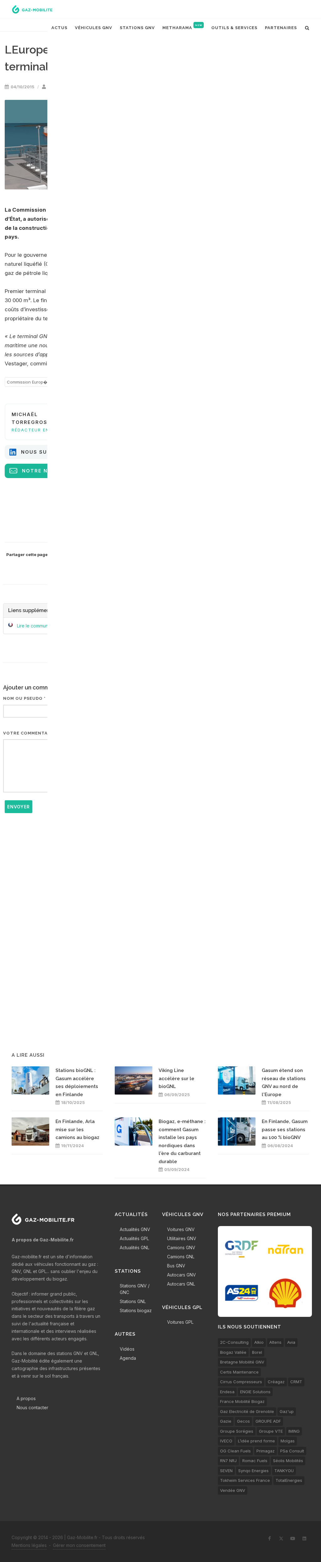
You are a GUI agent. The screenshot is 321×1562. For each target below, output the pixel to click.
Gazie (225, 1421)
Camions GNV (181, 1247)
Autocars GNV (181, 1274)
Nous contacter (32, 1407)
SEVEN (226, 1470)
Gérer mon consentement (79, 1545)
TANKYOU (284, 1470)
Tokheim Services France (245, 1480)
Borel (257, 1352)
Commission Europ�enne (32, 381)
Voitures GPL (180, 1322)
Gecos (243, 1421)
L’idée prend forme (256, 1440)
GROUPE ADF (268, 1421)
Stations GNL (133, 1301)
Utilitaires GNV (181, 1238)
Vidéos (127, 1349)
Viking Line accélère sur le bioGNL (176, 1078)
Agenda (128, 1358)
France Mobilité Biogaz (242, 1401)
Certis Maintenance (239, 1371)
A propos (26, 1398)
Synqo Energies (253, 1470)
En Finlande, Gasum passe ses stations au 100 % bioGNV (285, 1129)
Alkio (259, 1342)
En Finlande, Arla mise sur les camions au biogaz (77, 1129)
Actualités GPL (134, 1238)
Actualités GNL (134, 1247)
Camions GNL (180, 1256)
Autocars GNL (181, 1283)
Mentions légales (29, 1545)
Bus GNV (176, 1265)
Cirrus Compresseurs (241, 1381)
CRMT (296, 1381)
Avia (291, 1342)
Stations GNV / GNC (135, 1289)
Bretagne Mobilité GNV (242, 1361)
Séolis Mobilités (288, 1460)
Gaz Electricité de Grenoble (247, 1411)
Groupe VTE (271, 1431)
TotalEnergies (289, 1480)
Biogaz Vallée (233, 1352)
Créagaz (276, 1381)
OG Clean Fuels (235, 1450)
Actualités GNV (135, 1229)
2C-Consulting (234, 1342)
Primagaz (265, 1450)
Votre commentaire (29, 733)
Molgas (288, 1440)
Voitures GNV (181, 1229)
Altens (275, 1342)
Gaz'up (287, 1411)
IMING (294, 1431)
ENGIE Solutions (255, 1391)
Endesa (227, 1391)
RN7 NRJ (228, 1460)
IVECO (226, 1440)
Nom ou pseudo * (24, 698)
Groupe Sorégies (236, 1431)
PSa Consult (292, 1450)
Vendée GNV (232, 1490)
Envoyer (18, 806)
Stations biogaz (136, 1310)
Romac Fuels (254, 1460)
